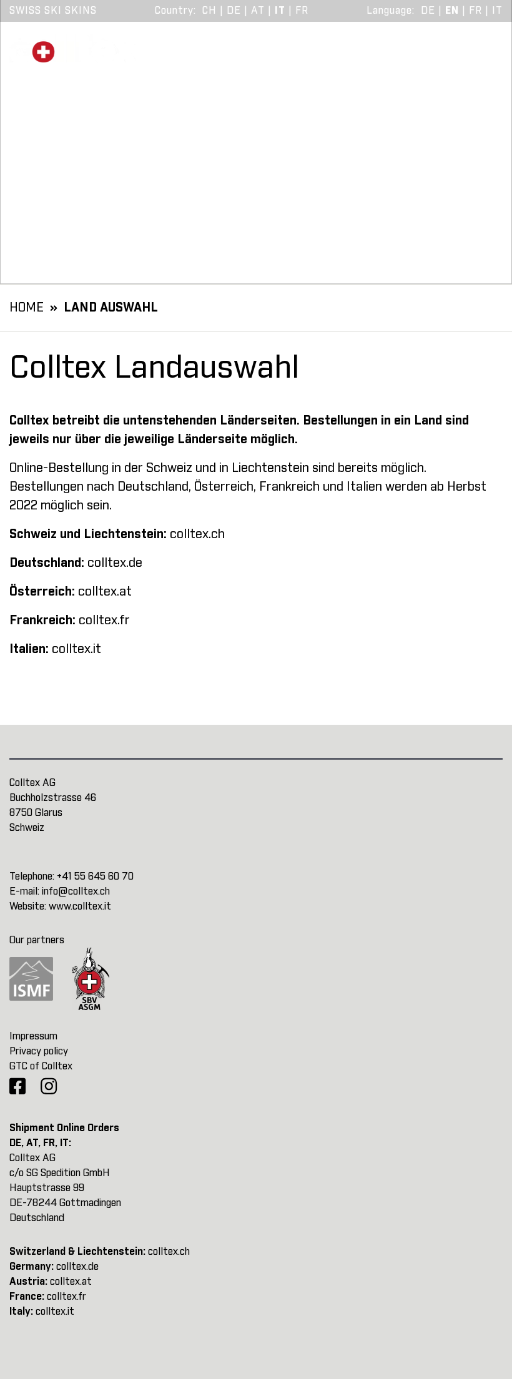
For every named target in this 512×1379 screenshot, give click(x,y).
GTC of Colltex (40, 1066)
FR (301, 11)
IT (280, 11)
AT (258, 11)
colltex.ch (197, 534)
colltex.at (105, 592)
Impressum (33, 1036)
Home (26, 308)
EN (452, 11)
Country (174, 11)
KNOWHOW (310, 56)
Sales (391, 56)
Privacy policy (38, 1051)
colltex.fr (104, 620)
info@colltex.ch (76, 891)
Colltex (465, 56)
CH (209, 11)
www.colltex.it (80, 906)
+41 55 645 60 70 (95, 876)
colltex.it (76, 649)
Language (389, 11)
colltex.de (114, 563)
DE (234, 11)
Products (216, 56)
